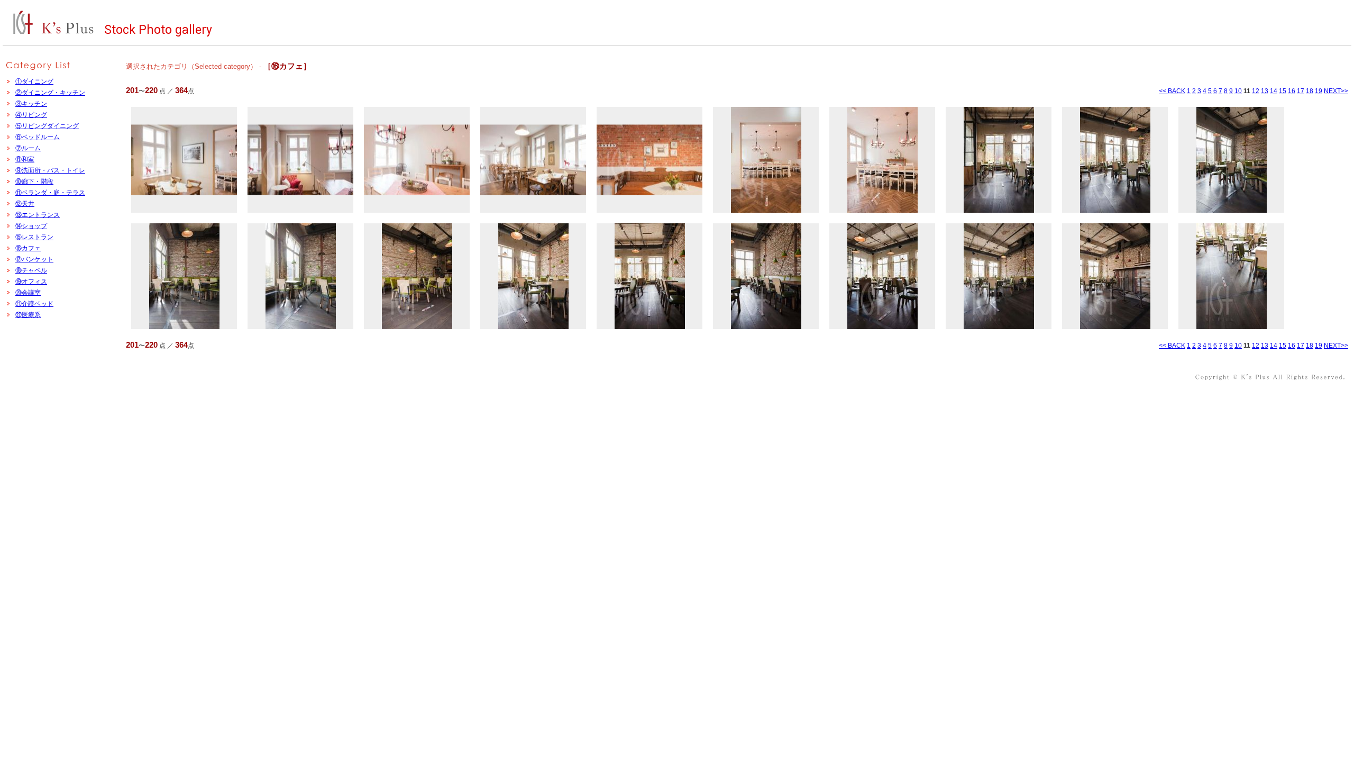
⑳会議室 (28, 292)
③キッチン (31, 103)
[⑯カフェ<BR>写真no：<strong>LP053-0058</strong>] (533, 160)
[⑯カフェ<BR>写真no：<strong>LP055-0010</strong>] (882, 276)
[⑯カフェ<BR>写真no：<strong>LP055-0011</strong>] (998, 276)
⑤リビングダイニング (47, 126)
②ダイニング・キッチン (50, 92)
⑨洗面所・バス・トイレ (50, 170)
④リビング (31, 115)
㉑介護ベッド (34, 303)
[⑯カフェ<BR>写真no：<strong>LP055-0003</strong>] (1231, 160)
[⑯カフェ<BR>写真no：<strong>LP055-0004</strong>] (184, 276)
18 (1309, 91)
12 (1255, 91)
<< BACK (1172, 91)
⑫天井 (24, 203)
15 (1282, 91)
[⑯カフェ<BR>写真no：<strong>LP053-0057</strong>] (417, 160)
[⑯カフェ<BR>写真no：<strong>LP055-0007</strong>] (533, 276)
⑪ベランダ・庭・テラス (50, 192)
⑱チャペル (31, 270)
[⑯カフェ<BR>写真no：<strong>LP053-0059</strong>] (649, 160)
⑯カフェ (28, 248)
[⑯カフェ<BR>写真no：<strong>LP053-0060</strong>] (766, 160)
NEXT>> (1336, 91)
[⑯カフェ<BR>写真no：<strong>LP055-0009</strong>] (766, 276)
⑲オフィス (31, 281)
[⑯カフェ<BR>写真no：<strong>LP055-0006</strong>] (417, 276)
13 (1264, 91)
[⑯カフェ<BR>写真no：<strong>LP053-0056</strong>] (300, 160)
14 (1273, 91)
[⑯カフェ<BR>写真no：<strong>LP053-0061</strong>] (882, 160)
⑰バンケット (34, 259)
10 (1238, 91)
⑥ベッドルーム (37, 137)
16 (1291, 91)
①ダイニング (34, 81)
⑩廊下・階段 (34, 181)
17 (1300, 91)
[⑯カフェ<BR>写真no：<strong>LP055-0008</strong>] (649, 276)
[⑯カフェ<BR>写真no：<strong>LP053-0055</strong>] (184, 160)
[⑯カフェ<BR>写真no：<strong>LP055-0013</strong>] (1231, 276)
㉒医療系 (28, 315)
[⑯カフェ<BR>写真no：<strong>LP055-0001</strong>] (998, 160)
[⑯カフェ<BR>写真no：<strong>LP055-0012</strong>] (1115, 276)
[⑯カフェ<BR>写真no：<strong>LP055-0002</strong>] (1115, 160)
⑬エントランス (37, 215)
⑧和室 (24, 159)
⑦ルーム (28, 148)
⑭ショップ (31, 226)
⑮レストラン (34, 237)
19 (1318, 91)
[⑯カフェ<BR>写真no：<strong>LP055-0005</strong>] (300, 276)
